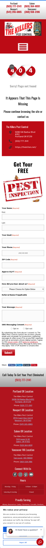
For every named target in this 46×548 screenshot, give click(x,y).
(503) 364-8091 (32, 6)
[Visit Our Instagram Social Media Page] (20, 474)
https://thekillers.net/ (25, 147)
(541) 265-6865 (14, 12)
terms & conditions (30, 342)
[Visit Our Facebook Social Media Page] (15, 474)
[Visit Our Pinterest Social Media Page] (26, 474)
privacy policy (13, 342)
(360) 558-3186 (32, 12)
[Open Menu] (23, 47)
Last (3, 222)
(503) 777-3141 (14, 6)
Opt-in (16, 328)
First (3, 212)
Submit (8, 353)
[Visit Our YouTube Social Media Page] (31, 474)
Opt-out (28, 328)
